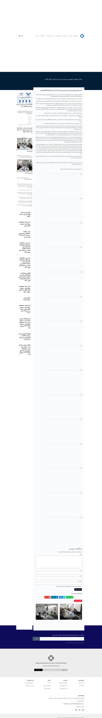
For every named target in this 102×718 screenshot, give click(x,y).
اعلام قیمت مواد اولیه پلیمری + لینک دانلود (24, 214)
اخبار (53, 35)
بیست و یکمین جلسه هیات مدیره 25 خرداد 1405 (24, 172)
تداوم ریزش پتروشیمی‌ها (26, 299)
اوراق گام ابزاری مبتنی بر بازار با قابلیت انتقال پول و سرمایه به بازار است (24, 336)
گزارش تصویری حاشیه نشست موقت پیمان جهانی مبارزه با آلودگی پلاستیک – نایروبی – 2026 (24, 205)
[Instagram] (76, 710)
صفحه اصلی (75, 35)
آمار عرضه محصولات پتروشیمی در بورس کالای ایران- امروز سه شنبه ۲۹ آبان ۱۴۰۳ (24, 309)
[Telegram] (80, 710)
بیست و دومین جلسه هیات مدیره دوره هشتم (24, 150)
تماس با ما (48, 35)
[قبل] (58, 623)
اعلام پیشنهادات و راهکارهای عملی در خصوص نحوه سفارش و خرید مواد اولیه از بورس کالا (24, 277)
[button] (69, 597)
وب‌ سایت (80, 581)
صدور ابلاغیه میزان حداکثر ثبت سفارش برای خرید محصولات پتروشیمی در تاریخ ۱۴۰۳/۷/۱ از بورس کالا (24, 323)
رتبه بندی (65, 35)
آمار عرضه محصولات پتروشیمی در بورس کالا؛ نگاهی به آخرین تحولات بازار (24, 289)
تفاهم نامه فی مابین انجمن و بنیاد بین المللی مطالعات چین (24, 105)
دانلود (37, 35)
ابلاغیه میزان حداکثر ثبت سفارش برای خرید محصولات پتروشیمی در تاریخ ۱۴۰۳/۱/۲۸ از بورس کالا (24, 350)
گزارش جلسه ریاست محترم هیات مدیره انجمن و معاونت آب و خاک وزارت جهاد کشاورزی (24, 130)
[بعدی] (60, 623)
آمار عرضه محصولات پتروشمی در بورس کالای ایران (24, 224)
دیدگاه (80, 554)
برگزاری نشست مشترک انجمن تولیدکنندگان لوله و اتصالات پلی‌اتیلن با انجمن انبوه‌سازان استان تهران (25, 202)
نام (81, 570)
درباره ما (70, 35)
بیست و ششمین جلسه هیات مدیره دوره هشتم (49, 618)
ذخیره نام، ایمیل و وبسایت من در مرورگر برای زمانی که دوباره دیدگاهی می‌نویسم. (68, 586)
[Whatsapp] (83, 710)
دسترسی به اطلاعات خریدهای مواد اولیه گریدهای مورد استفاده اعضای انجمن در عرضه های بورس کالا (24, 247)
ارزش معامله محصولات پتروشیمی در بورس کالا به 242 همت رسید (24, 234)
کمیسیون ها (58, 35)
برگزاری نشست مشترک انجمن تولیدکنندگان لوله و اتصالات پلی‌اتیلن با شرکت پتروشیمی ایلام (25, 198)
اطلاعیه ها (42, 35)
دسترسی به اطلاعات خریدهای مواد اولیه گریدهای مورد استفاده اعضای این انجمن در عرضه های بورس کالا (24, 262)
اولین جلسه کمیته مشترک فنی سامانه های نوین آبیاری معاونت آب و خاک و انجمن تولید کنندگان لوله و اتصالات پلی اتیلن (24, 193)
